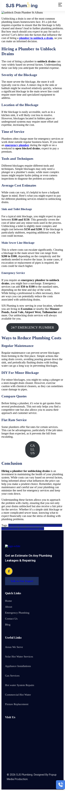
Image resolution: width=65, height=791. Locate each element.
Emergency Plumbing (17, 612)
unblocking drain (34, 528)
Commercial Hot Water (18, 694)
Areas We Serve (14, 647)
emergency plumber (17, 145)
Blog (7, 624)
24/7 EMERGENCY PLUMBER (32, 327)
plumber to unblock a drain (36, 38)
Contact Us (11, 618)
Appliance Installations (18, 666)
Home (8, 600)
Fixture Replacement (16, 704)
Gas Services (12, 675)
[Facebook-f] (9, 571)
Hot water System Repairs (19, 685)
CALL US (32, 449)
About (8, 606)
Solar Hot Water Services (19, 656)
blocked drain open (19, 525)
